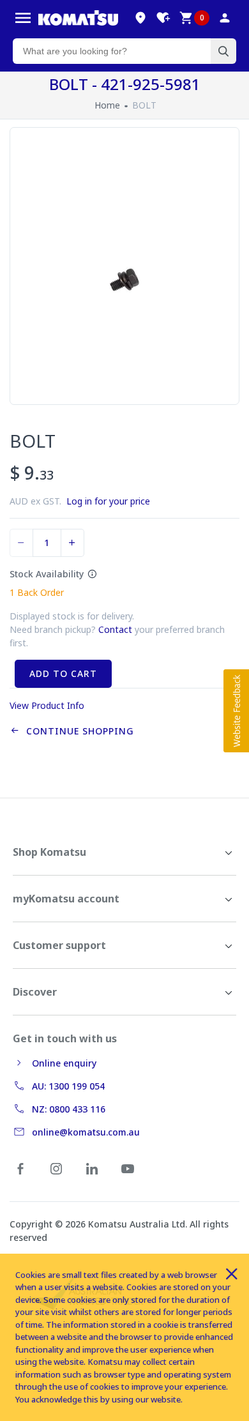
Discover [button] (35, 992)
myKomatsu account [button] (66, 899)
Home (107, 105)
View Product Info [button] (47, 705)
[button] (236, 710)
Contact (115, 629)
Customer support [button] (59, 945)
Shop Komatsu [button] (49, 852)
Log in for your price (108, 501)
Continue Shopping (77, 731)
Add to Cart (63, 673)
